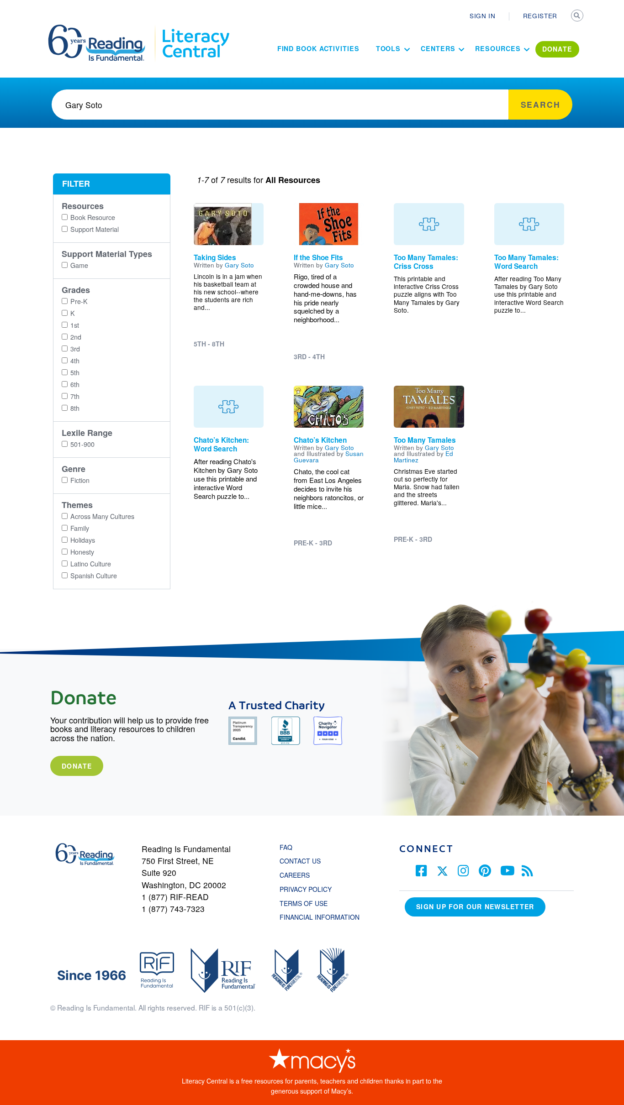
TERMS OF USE (308, 903)
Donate (77, 765)
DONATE (557, 48)
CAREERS (295, 875)
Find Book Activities (318, 48)
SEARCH (578, 16)
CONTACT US (303, 860)
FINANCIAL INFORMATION (320, 917)
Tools (388, 48)
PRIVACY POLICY (306, 889)
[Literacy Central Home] (195, 28)
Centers (438, 48)
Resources (497, 48)
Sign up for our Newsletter (475, 906)
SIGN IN (483, 15)
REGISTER (540, 15)
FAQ (286, 847)
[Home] (103, 28)
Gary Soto (239, 264)
